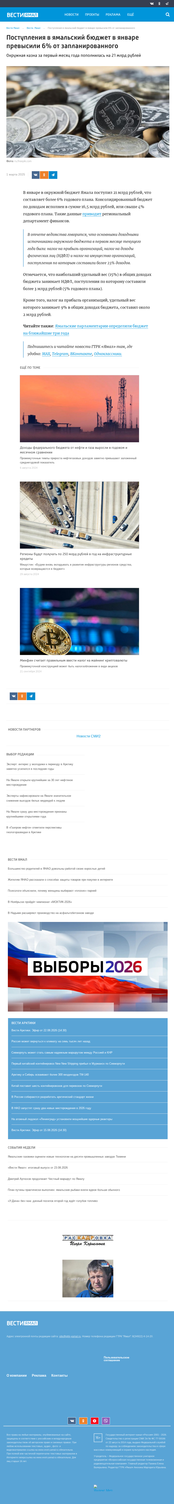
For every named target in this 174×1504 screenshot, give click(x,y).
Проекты (92, 15)
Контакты (59, 1375)
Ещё (130, 15)
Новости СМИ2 (89, 736)
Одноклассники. (108, 354)
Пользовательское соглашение (116, 1359)
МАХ (46, 354)
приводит (91, 214)
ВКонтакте (81, 354)
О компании (17, 1375)
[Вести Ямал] (23, 16)
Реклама (113, 15)
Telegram (60, 354)
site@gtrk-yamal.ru (70, 1336)
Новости (72, 15)
